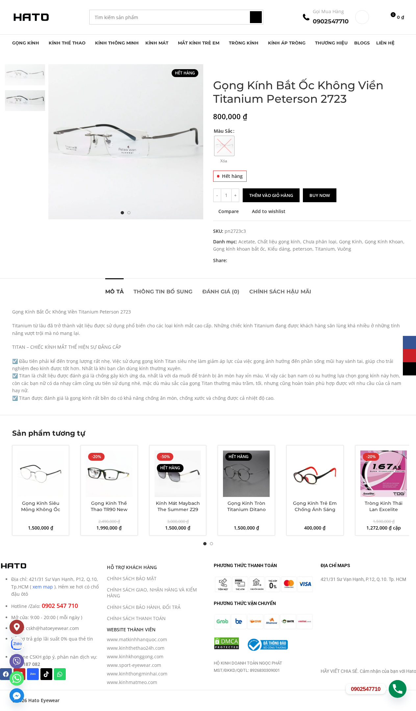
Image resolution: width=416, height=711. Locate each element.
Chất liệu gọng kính (278, 241)
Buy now (319, 195)
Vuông (344, 249)
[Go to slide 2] (129, 212)
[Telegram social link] (263, 260)
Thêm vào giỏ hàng (271, 195)
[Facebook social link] (231, 260)
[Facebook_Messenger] (17, 695)
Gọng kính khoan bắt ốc (239, 249)
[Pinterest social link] (247, 260)
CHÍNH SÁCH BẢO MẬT (132, 578)
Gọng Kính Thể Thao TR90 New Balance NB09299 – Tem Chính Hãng (109, 513)
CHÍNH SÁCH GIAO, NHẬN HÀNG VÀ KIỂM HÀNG (152, 593)
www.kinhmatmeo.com (132, 682)
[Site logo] (31, 17)
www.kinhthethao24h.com (135, 648)
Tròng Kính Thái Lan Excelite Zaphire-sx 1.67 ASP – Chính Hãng (383, 513)
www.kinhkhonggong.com (135, 656)
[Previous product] (217, 68)
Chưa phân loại (319, 241)
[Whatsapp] (60, 674)
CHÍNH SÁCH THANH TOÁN (136, 618)
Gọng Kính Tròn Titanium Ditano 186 (246, 509)
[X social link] (239, 260)
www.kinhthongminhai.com (137, 673)
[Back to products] (225, 68)
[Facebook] (6, 674)
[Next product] (233, 68)
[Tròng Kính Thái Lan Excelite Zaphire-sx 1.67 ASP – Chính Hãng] (383, 474)
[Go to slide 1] (122, 212)
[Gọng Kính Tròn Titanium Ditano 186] (246, 474)
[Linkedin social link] (255, 260)
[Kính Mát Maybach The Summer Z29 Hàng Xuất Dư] (178, 474)
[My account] (362, 17)
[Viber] (17, 661)
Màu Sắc (223, 131)
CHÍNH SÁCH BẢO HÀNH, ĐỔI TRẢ (144, 607)
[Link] (17, 644)
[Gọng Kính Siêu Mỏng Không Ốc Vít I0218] (40, 474)
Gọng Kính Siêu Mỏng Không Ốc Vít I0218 (40, 509)
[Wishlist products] (378, 17)
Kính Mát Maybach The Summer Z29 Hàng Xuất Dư (178, 509)
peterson (302, 249)
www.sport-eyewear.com (134, 665)
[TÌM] (256, 17)
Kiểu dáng (279, 249)
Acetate (246, 241)
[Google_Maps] (17, 627)
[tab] (114, 288)
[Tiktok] (46, 674)
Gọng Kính (350, 241)
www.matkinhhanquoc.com (137, 639)
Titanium (325, 249)
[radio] (224, 146)
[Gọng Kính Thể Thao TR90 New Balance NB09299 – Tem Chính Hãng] (109, 474)
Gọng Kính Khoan (384, 241)
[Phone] (397, 689)
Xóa (223, 161)
